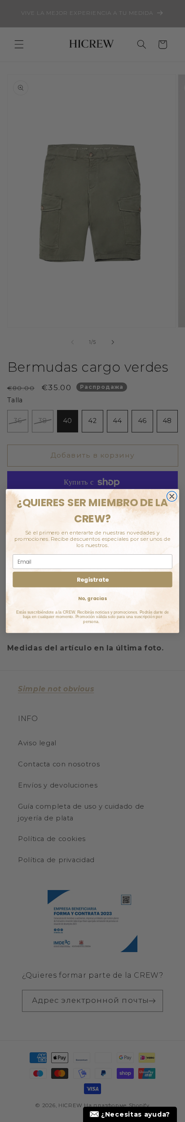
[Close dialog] (172, 496)
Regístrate (93, 579)
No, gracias (92, 598)
